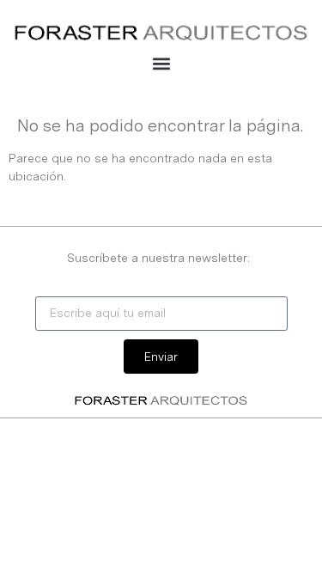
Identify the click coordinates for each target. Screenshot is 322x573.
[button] (161, 63)
